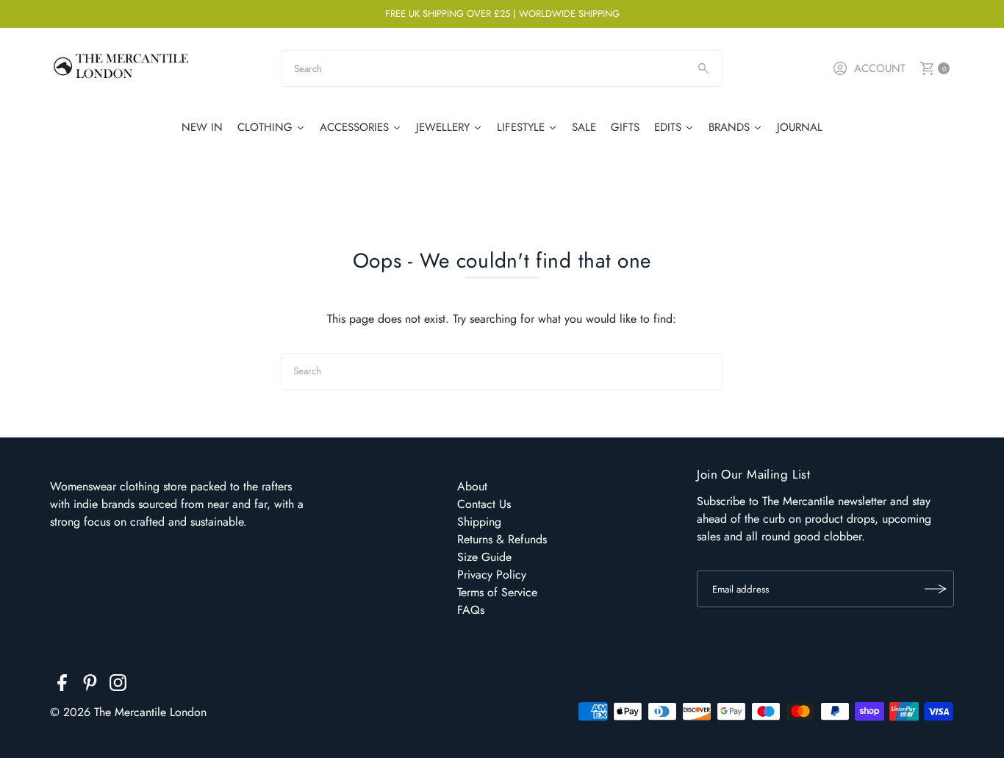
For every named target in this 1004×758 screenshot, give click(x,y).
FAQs (470, 609)
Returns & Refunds (502, 539)
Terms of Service (497, 592)
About (472, 486)
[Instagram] (118, 685)
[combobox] (502, 68)
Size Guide (484, 556)
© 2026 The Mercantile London (128, 712)
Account (880, 68)
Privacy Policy (491, 574)
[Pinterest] (90, 685)
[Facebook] (62, 685)
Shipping (479, 521)
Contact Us (484, 504)
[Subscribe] (935, 589)
